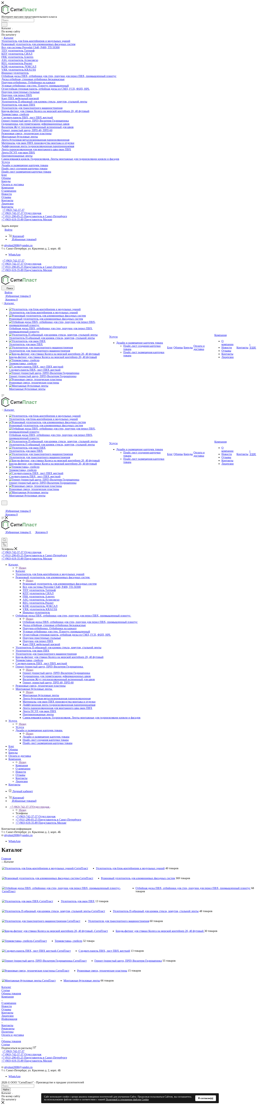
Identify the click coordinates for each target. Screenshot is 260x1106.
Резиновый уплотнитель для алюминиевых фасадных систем (60, 583)
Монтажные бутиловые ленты (41, 695)
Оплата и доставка (12, 1034)
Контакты (7, 1012)
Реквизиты (8, 1028)
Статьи (5, 990)
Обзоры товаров (11, 993)
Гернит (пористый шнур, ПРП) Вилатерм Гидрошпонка (56, 672)
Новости (6, 1006)
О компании (8, 1003)
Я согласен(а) (205, 1098)
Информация (9, 1018)
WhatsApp (14, 254)
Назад (22, 567)
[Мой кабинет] (3, 507)
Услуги (20, 727)
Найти (6, 1089)
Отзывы (6, 1009)
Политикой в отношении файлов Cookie (127, 1099)
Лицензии (7, 1015)
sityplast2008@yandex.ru (18, 245)
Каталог (20, 570)
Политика (7, 1031)
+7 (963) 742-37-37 (13, 209)
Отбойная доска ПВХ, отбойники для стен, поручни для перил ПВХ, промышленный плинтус (80, 621)
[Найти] (4, 24)
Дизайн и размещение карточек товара (46, 736)
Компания (22, 765)
